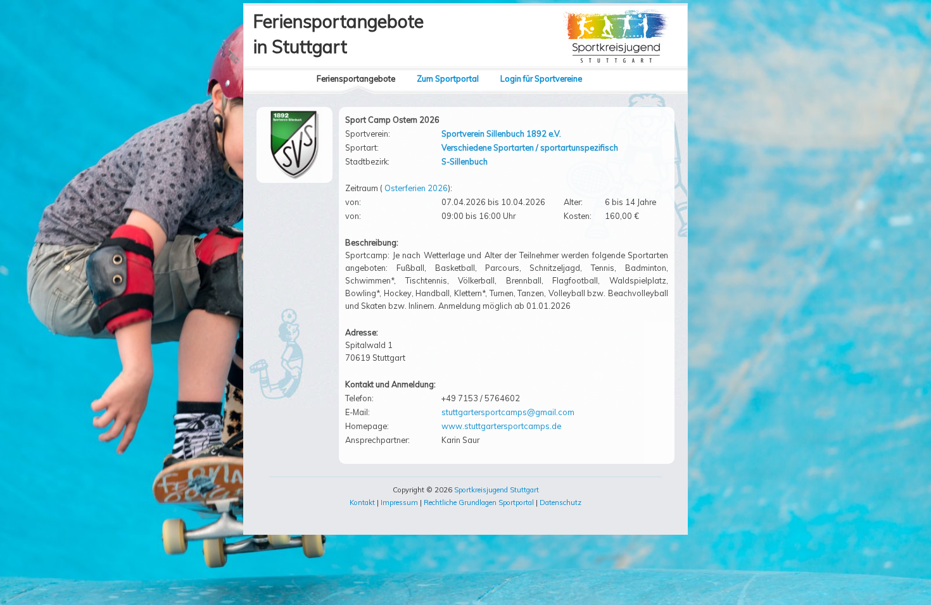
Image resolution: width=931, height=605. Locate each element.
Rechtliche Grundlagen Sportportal (479, 502)
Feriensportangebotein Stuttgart (338, 34)
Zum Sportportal (448, 78)
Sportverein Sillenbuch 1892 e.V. (501, 133)
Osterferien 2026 (416, 188)
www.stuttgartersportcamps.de (501, 426)
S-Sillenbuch (464, 161)
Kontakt (362, 502)
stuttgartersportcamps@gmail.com (507, 412)
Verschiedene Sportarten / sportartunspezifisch (529, 147)
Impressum (399, 502)
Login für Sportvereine (541, 78)
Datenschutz (560, 502)
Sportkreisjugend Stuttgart (496, 489)
